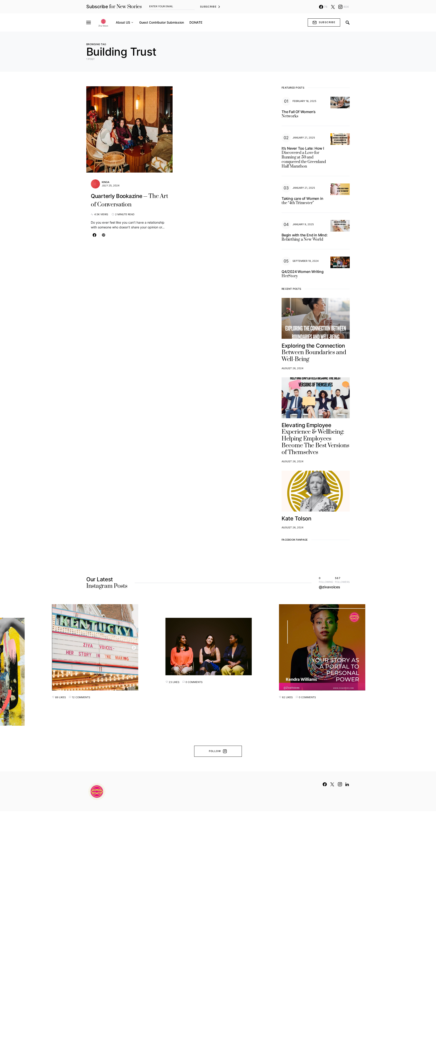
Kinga (105, 182)
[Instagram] (340, 784)
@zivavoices (329, 587)
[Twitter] (333, 7)
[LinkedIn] (347, 784)
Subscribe (208, 6)
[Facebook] (325, 784)
